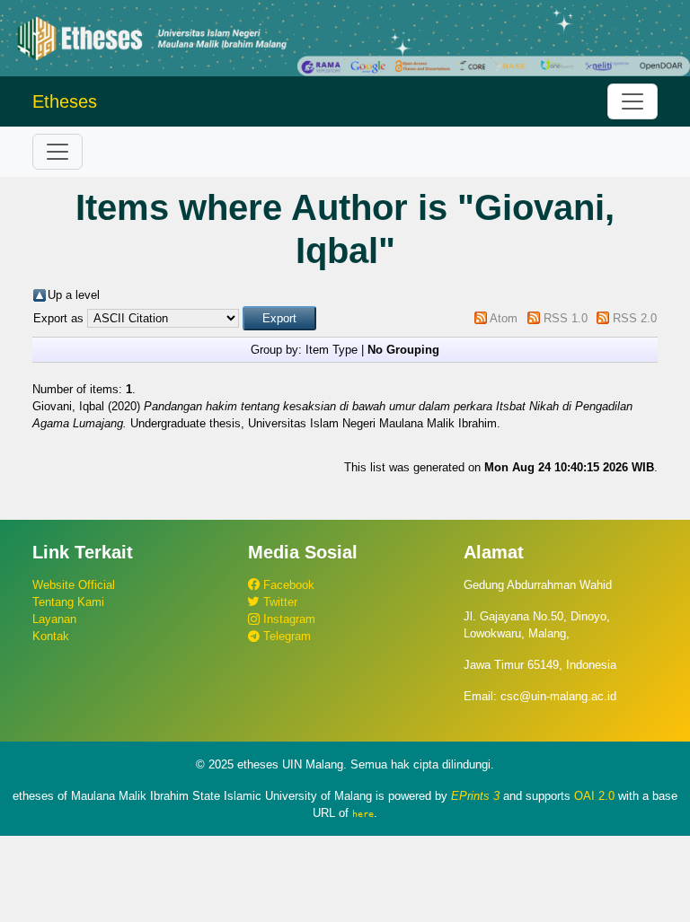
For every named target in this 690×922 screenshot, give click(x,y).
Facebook (287, 585)
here (363, 813)
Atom (504, 318)
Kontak (50, 636)
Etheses (64, 101)
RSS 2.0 (635, 318)
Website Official (73, 585)
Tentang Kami (68, 602)
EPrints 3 (475, 796)
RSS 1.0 (566, 318)
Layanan (54, 619)
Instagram (287, 619)
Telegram (285, 636)
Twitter (278, 602)
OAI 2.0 (594, 796)
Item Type (331, 349)
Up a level (74, 295)
